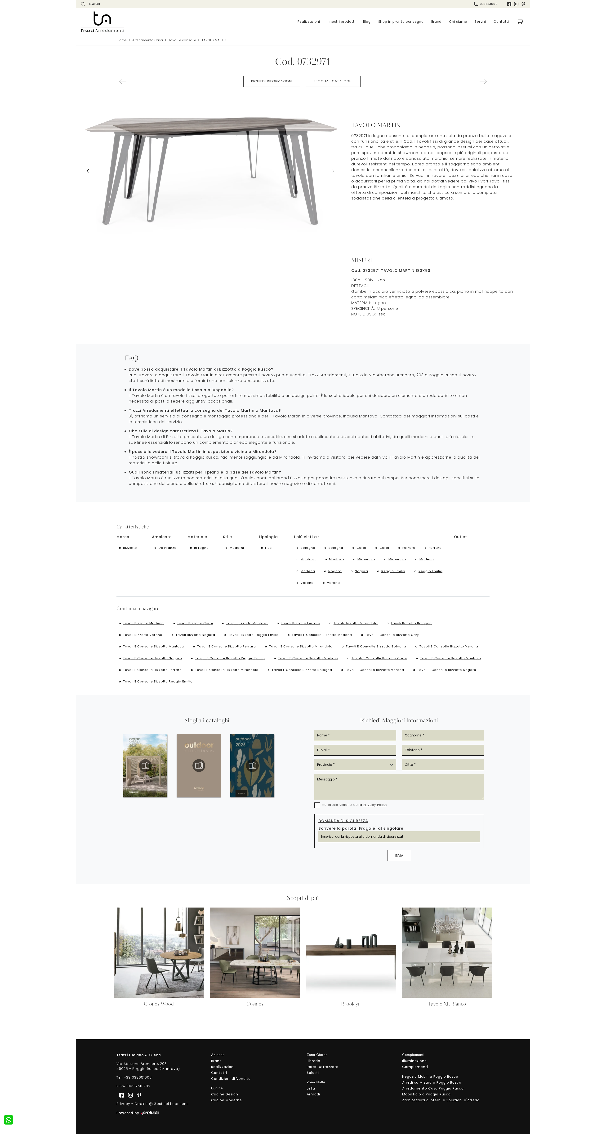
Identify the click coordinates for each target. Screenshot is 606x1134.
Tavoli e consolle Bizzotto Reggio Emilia (230, 658)
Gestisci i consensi (172, 1103)
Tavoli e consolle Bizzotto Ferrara (226, 646)
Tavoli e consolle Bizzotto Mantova (153, 646)
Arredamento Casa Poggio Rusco (433, 1088)
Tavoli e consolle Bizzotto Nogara (152, 658)
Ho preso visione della (354, 804)
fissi (268, 547)
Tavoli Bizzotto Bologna (411, 623)
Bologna (308, 547)
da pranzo (168, 547)
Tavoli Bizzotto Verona (142, 635)
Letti (311, 1088)
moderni (237, 547)
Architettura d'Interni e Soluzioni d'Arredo (441, 1100)
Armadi (313, 1094)
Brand (436, 21)
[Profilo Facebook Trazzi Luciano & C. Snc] (509, 4)
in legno (201, 547)
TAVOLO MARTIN (214, 40)
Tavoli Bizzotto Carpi (195, 623)
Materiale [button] (197, 536)
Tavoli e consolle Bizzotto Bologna (376, 646)
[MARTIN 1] (210, 164)
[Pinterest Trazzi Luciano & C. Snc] (523, 4)
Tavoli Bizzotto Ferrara (300, 623)
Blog (367, 21)
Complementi (415, 1066)
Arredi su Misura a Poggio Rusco (431, 1082)
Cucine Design (224, 1094)
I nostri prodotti (342, 21)
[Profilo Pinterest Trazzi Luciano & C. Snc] (138, 1095)
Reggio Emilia (393, 571)
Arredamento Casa (147, 40)
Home (122, 40)
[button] (89, 171)
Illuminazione (414, 1061)
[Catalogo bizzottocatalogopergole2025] (145, 765)
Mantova (308, 559)
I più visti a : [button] (306, 536)
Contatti (501, 21)
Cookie (141, 1103)
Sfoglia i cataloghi (333, 81)
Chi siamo (458, 21)
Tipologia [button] (268, 536)
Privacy (123, 1103)
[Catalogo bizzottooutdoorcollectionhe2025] (199, 765)
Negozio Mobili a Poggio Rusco (430, 1076)
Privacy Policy (375, 804)
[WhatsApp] (8, 1120)
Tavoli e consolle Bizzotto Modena (322, 635)
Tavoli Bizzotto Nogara (195, 635)
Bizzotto (130, 547)
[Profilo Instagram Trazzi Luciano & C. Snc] (516, 4)
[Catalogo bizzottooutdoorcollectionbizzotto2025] (252, 765)
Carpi (361, 547)
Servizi (480, 21)
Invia (399, 855)
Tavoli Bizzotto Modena (143, 623)
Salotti (313, 1072)
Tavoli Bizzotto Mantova (247, 623)
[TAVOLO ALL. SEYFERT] (122, 81)
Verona (307, 582)
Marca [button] (122, 536)
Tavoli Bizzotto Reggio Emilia (253, 635)
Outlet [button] (460, 536)
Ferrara (408, 547)
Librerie (313, 1061)
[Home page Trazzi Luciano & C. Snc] (131, 21)
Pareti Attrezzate (323, 1066)
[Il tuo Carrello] (520, 21)
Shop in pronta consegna (401, 21)
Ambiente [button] (162, 536)
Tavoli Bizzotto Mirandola (356, 623)
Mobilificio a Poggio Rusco (426, 1094)
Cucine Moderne (226, 1100)
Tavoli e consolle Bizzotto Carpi (393, 635)
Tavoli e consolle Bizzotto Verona (448, 646)
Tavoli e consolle (182, 40)
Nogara (335, 571)
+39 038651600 (138, 1077)
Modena (426, 559)
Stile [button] (227, 536)
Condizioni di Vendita (231, 1078)
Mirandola (366, 559)
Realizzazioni (309, 21)
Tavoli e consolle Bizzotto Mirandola (301, 646)
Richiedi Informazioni (271, 81)
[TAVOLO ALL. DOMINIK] (483, 81)
